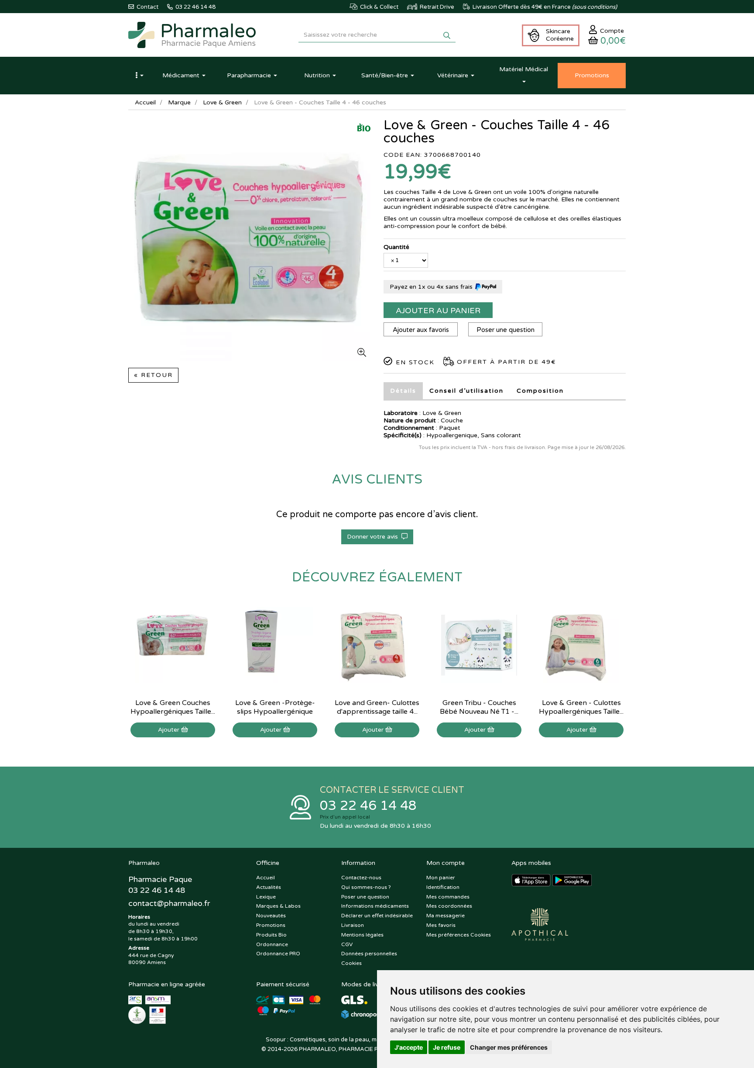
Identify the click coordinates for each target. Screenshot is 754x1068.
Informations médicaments (375, 906)
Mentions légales (362, 935)
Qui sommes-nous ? (366, 887)
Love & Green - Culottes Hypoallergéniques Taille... (581, 707)
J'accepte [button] (408, 1047)
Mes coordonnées (449, 906)
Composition (540, 390)
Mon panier (440, 877)
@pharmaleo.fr (169, 903)
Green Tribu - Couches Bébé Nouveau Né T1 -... (479, 707)
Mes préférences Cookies (458, 935)
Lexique (266, 897)
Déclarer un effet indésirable (377, 915)
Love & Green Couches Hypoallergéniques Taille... (172, 707)
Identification (442, 887)
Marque (179, 102)
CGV (347, 944)
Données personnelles (369, 953)
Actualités (268, 887)
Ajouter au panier (438, 310)
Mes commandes (448, 897)
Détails (403, 390)
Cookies (351, 963)
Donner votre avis (374, 536)
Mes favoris (441, 925)
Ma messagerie (445, 915)
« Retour (153, 375)
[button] (139, 75)
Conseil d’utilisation (466, 390)
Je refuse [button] (446, 1047)
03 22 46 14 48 (368, 806)
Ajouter (169, 729)
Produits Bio (271, 935)
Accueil (145, 102)
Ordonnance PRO (278, 953)
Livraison (352, 925)
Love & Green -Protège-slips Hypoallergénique (275, 707)
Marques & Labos (278, 906)
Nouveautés (271, 915)
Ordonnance (272, 944)
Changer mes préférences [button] (509, 1047)
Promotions (270, 925)
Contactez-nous (361, 877)
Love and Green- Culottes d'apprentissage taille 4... (377, 707)
